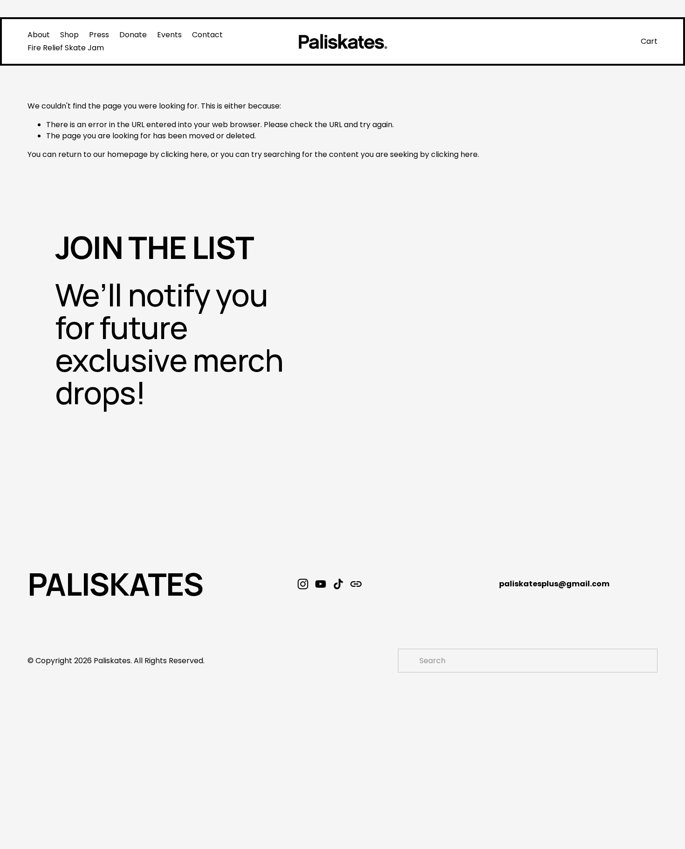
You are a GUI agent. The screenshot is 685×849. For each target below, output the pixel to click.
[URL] (356, 584)
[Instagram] (302, 584)
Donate (133, 34)
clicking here (184, 154)
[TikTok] (338, 584)
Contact (207, 34)
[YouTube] (320, 584)
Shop (69, 34)
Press (99, 34)
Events (169, 34)
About (38, 34)
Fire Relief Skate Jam (65, 47)
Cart (649, 41)
